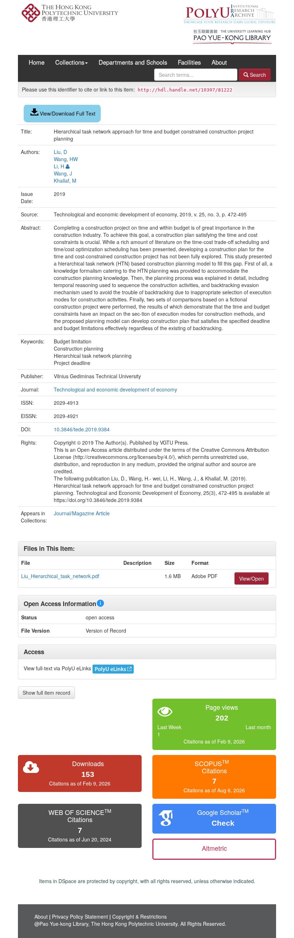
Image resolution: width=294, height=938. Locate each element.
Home (36, 62)
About (219, 62)
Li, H (59, 166)
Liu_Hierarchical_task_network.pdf (60, 576)
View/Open (251, 578)
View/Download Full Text (67, 113)
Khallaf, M (65, 180)
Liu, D (60, 151)
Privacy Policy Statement (80, 916)
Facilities (189, 62)
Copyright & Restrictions (139, 916)
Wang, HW (66, 159)
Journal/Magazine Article (82, 513)
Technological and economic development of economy (116, 389)
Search (257, 74)
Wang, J (63, 173)
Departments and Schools (133, 62)
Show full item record (46, 692)
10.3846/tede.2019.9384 (82, 429)
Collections (69, 62)
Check (223, 823)
